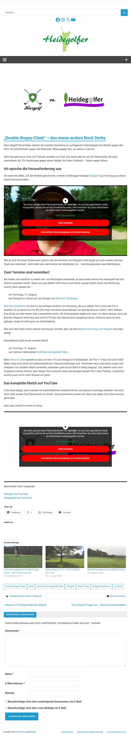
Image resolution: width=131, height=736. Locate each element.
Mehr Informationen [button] (65, 215)
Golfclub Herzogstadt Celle (52, 352)
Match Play (83, 586)
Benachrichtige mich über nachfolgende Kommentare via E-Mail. (45, 701)
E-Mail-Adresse (15, 683)
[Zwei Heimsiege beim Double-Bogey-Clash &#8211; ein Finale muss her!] (23, 557)
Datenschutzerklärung (90, 732)
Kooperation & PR (116, 732)
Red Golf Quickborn (66, 298)
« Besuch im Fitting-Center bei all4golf (25, 604)
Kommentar (12, 630)
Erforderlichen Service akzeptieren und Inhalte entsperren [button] (65, 232)
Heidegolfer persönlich (20, 596)
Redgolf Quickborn (101, 586)
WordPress (19, 732)
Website (9, 693)
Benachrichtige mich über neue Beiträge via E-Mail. (37, 708)
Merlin (33, 732)
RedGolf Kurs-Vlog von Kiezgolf (95, 329)
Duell (31, 586)
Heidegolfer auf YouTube (18, 497)
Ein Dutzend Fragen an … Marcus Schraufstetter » (99, 604)
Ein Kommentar (117, 596)
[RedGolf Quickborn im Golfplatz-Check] (106, 557)
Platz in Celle (17, 359)
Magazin (37, 596)
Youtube (118, 586)
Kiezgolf (94, 175)
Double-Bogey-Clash (15, 586)
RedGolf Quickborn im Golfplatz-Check (106, 569)
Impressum (67, 732)
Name (9, 674)
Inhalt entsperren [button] (65, 223)
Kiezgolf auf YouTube (16, 494)
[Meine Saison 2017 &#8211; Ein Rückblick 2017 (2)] (65, 557)
